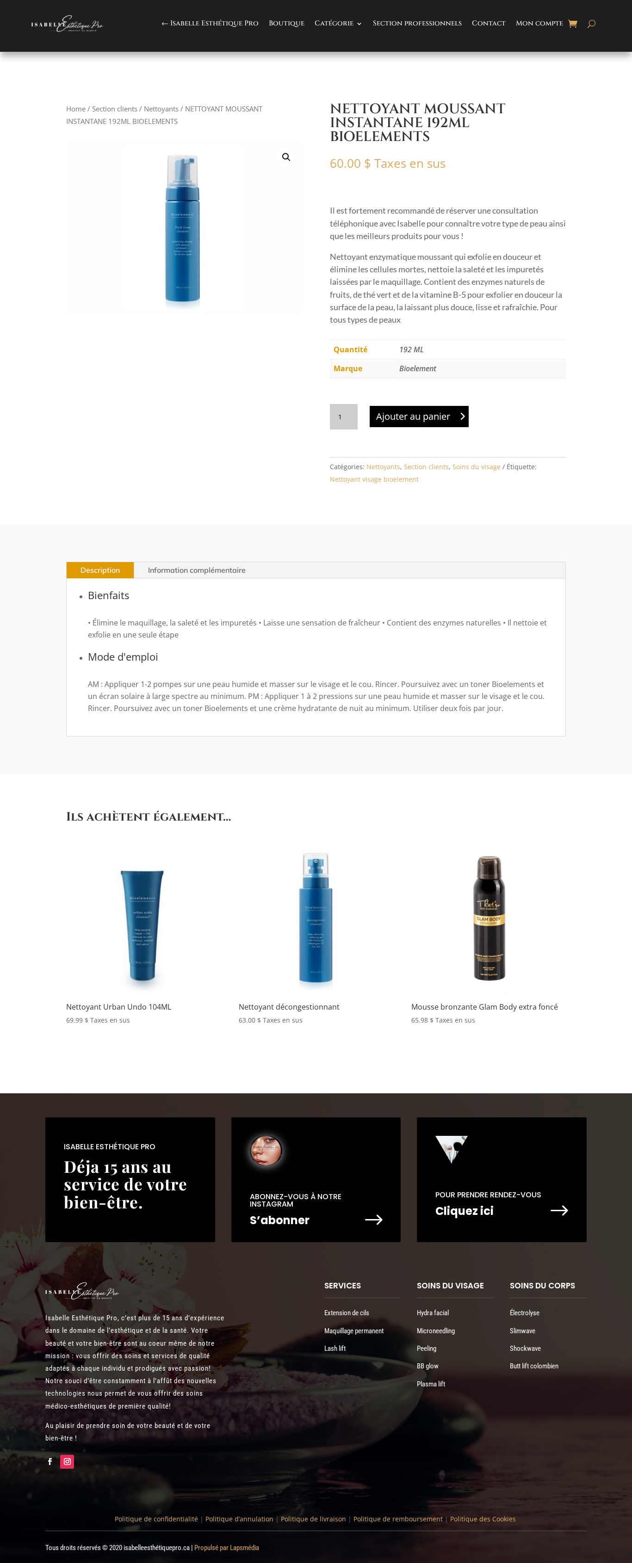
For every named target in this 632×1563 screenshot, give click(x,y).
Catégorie (334, 23)
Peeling (426, 1348)
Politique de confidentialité (156, 1518)
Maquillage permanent (354, 1331)
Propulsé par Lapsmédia (226, 1548)
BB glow (428, 1366)
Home (76, 108)
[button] (286, 157)
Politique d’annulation (239, 1518)
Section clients (114, 108)
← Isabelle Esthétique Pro (210, 23)
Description (100, 570)
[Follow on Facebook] (49, 1462)
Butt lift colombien (534, 1366)
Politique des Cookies (483, 1518)
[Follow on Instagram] (67, 1462)
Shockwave (525, 1348)
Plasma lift (431, 1384)
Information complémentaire (197, 570)
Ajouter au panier (413, 416)
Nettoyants (161, 108)
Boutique (286, 23)
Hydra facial (433, 1313)
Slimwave (522, 1331)
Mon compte (539, 23)
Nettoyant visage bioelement (374, 479)
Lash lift (335, 1348)
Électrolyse (524, 1313)
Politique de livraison (312, 1518)
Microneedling (436, 1331)
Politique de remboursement (398, 1518)
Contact (489, 23)
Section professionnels (417, 23)
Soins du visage (476, 466)
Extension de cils (346, 1313)
